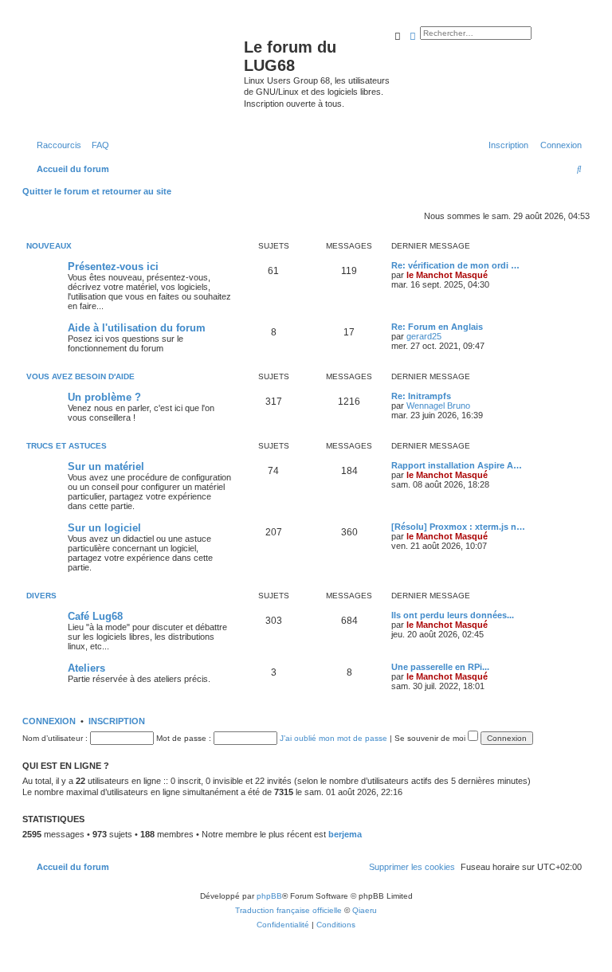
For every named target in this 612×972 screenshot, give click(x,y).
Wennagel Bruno (438, 405)
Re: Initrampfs (421, 396)
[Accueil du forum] (135, 74)
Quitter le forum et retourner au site (96, 191)
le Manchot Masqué (447, 275)
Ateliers (86, 668)
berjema (345, 834)
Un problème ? (104, 397)
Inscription (116, 721)
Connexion (49, 721)
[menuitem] (97, 145)
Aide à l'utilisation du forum (137, 328)
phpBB (269, 896)
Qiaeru (364, 910)
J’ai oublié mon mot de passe (333, 738)
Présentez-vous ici (113, 266)
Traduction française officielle (288, 910)
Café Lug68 (95, 616)
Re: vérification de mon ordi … (455, 265)
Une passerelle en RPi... (440, 667)
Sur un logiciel (104, 528)
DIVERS (41, 595)
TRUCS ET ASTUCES (66, 445)
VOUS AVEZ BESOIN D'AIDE (80, 376)
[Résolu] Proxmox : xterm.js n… (458, 526)
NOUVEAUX (49, 245)
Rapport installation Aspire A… (456, 465)
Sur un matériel (106, 466)
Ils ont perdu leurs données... (452, 615)
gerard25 (423, 336)
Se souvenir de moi (431, 738)
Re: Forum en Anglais (437, 326)
